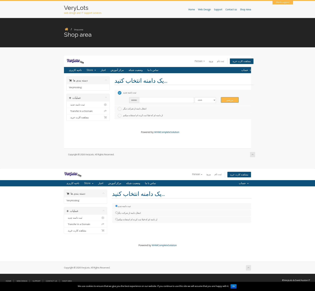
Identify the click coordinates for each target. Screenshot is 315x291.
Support (218, 9)
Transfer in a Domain (81, 111)
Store (90, 70)
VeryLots (76, 7)
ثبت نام (220, 61)
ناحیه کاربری (75, 70)
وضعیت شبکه (136, 70)
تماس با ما (152, 70)
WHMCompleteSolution (166, 132)
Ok (233, 286)
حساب (245, 70)
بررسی (229, 99)
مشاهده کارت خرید (241, 61)
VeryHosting (75, 87)
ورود (211, 61)
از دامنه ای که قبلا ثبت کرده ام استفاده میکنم (143, 115)
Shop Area (245, 9)
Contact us (231, 9)
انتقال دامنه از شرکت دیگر (135, 108)
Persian (199, 61)
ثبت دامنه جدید (77, 104)
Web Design (204, 9)
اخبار (103, 70)
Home (191, 9)
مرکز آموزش (117, 70)
